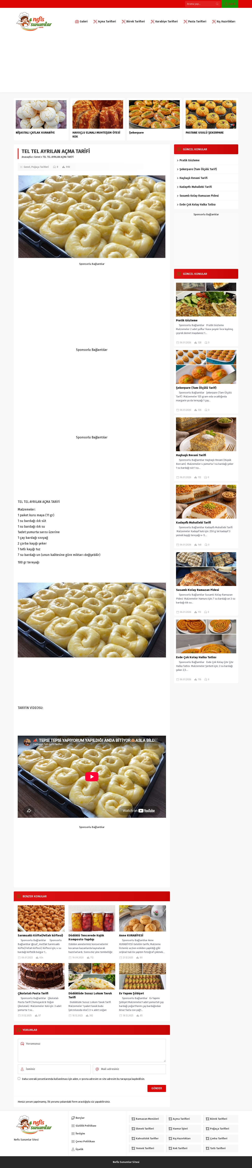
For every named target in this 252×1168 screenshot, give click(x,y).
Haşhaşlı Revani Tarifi (194, 178)
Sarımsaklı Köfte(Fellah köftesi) (40, 935)
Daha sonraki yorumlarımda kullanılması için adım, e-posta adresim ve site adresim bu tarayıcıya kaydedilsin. (83, 1078)
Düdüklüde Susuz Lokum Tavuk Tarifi (90, 995)
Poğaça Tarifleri (40, 167)
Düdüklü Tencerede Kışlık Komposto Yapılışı (86, 937)
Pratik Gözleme (189, 160)
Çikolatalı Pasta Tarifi (33, 993)
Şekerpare (136, 132)
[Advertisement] (126, 64)
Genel (37, 157)
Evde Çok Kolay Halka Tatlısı (198, 204)
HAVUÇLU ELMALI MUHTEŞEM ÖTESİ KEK (96, 134)
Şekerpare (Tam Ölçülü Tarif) (198, 169)
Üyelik (232, 3)
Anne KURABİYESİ (131, 935)
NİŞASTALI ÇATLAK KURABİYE (36, 132)
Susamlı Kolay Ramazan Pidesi (199, 195)
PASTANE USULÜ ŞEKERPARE (205, 132)
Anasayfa (27, 157)
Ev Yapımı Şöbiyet (131, 993)
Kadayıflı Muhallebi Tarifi (196, 187)
